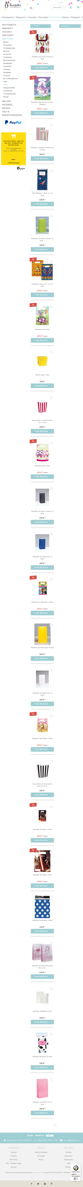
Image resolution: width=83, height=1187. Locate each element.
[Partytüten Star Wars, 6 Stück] (42, 819)
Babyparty (7, 28)
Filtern (36, 26)
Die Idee (68, 1152)
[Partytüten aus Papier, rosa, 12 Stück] (42, 1091)
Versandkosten (37, 1172)
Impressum (68, 1156)
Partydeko (7, 35)
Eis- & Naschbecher (10, 79)
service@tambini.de (71, 1140)
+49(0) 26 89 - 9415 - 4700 (47, 1140)
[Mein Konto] (69, 6)
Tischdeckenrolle (9, 94)
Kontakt (14, 1167)
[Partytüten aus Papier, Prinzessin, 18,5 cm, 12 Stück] (42, 955)
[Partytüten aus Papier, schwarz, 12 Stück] (42, 501)
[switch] (76, 1178)
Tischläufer (7, 66)
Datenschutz (68, 1160)
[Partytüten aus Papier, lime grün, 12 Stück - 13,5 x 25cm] (42, 228)
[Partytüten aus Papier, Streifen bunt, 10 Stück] (42, 137)
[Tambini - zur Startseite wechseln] (13, 4)
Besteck (6, 51)
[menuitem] (58, 7)
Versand (14, 1152)
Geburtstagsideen (12, 115)
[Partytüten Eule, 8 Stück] (42, 455)
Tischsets (6, 76)
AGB (68, 1163)
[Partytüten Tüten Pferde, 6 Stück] (42, 728)
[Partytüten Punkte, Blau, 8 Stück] (42, 910)
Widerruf (68, 1167)
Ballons (6, 101)
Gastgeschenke (9, 88)
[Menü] (79, 1165)
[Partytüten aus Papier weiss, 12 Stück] (42, 682)
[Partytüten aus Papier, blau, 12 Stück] (42, 546)
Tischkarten (7, 57)
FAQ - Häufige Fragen (13, 1163)
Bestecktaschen (9, 60)
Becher (6, 42)
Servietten (7, 54)
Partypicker (7, 45)
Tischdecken (8, 91)
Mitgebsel (7, 105)
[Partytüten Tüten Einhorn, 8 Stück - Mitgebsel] (42, 92)
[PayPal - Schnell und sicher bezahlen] (13, 122)
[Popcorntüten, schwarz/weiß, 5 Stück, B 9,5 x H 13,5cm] (42, 773)
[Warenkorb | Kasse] (76, 6)
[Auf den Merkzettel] (51, 34)
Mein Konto (14, 1160)
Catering (6, 69)
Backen (6, 108)
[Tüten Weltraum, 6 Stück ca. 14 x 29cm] (42, 182)
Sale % (5, 111)
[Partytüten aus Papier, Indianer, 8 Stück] (42, 46)
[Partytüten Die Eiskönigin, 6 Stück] (42, 591)
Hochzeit (7, 32)
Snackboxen (7, 63)
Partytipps (41, 1156)
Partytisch (8, 39)
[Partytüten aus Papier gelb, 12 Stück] (42, 637)
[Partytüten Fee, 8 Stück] (42, 319)
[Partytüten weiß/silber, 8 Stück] (42, 1001)
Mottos (41, 1160)
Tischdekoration (9, 48)
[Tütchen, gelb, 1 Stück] (42, 364)
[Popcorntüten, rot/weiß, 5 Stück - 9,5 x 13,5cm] (42, 410)
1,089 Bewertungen (14, 163)
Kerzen (6, 97)
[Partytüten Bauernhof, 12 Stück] (42, 1046)
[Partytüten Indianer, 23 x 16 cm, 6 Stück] (42, 273)
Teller (5, 82)
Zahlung (14, 1156)
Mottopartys (9, 25)
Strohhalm (7, 73)
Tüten (5, 85)
